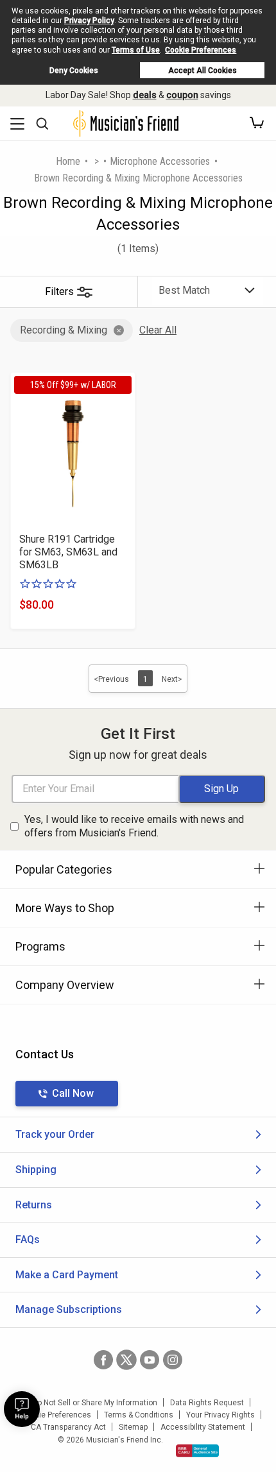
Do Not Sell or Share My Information (94, 1402)
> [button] (96, 161)
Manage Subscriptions (68, 1309)
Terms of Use (136, 50)
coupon (182, 95)
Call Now (73, 1093)
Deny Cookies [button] (73, 70)
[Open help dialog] (22, 1409)
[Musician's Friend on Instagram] (172, 1359)
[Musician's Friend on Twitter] (126, 1359)
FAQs (27, 1239)
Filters (59, 291)
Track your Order (54, 1134)
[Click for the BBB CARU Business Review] (197, 1450)
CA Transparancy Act (68, 1427)
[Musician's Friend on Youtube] (149, 1359)
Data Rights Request (207, 1402)
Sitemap (133, 1427)
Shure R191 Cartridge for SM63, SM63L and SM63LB (68, 552)
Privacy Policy (89, 20)
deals (145, 95)
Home (68, 161)
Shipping (35, 1169)
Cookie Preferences (200, 50)
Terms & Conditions (138, 1414)
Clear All (158, 330)
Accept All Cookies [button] (202, 70)
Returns (33, 1205)
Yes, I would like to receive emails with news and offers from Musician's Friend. (134, 826)
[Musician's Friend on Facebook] (103, 1359)
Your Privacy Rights (220, 1414)
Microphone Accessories (160, 161)
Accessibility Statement (202, 1427)
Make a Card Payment (66, 1275)
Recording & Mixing (63, 330)
